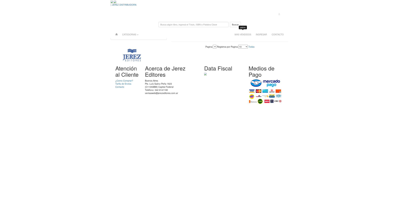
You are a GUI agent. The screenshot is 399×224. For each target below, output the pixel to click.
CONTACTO (278, 34)
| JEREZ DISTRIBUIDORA (123, 4)
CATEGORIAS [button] (129, 34)
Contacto (119, 86)
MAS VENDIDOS (243, 34)
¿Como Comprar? (124, 80)
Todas (251, 46)
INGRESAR (261, 34)
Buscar (235, 24)
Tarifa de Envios (123, 83)
